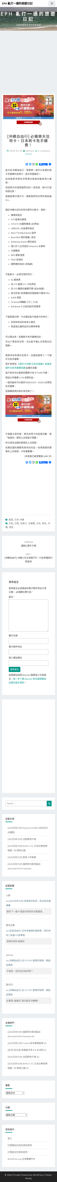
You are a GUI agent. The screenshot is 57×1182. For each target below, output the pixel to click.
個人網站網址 (15, 657)
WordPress (38, 1175)
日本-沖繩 (19, 519)
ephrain (30, 151)
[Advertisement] (28, 63)
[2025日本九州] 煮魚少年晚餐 (22, 857)
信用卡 (23, 523)
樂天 (44, 523)
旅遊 (11, 519)
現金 (11, 527)
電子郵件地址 (15, 646)
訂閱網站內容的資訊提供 (20, 1145)
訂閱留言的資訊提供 (18, 1152)
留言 (12, 596)
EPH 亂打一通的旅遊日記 (17, 3)
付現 (16, 523)
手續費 (31, 523)
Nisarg (28, 1178)
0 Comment (44, 151)
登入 (10, 1138)
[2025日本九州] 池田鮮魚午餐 (22, 839)
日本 (38, 523)
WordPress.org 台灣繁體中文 (21, 1159)
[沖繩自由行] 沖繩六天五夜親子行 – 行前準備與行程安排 (28, 558)
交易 (11, 523)
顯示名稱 (13, 635)
